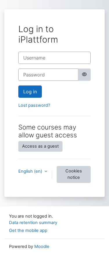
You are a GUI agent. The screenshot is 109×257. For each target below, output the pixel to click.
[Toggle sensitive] (84, 75)
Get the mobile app (28, 230)
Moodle (41, 246)
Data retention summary (33, 222)
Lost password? (34, 105)
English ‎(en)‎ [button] (30, 171)
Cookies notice (73, 174)
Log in (30, 92)
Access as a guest (40, 146)
